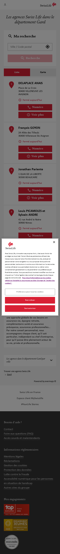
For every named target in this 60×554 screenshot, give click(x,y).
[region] (29, 277)
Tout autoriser (30, 308)
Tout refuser (30, 300)
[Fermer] (54, 241)
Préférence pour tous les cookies (29, 292)
